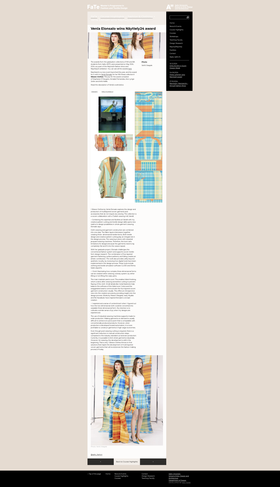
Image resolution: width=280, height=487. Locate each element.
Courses (173, 33)
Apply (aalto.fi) (175, 57)
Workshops (174, 37)
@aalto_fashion (96, 455)
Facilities (173, 50)
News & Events (175, 26)
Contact (173, 53)
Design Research (176, 43)
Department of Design (177, 480)
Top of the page (95, 474)
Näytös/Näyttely (176, 47)
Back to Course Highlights (127, 462)
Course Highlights (176, 30)
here (130, 69)
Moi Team (186, 483)
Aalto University (175, 474)
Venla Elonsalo (106, 74)
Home (172, 23)
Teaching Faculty (176, 40)
